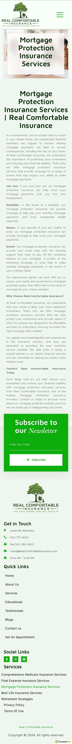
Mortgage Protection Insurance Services (30, 687)
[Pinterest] (24, 659)
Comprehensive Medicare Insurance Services (33, 674)
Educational (13, 602)
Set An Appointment (20, 637)
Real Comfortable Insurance (36, 727)
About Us (12, 584)
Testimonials (14, 611)
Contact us (13, 628)
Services (11, 593)
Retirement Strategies (17, 699)
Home (9, 575)
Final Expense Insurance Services (25, 681)
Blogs (9, 619)
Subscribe (39, 459)
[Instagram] (15, 659)
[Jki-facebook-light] (7, 659)
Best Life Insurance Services (21, 693)
